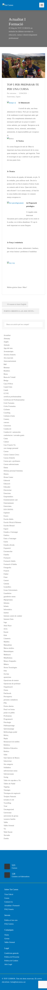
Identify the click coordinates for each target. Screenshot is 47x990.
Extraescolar (8, 551)
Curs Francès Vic (10, 445)
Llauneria (7, 638)
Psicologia (7, 722)
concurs (6, 422)
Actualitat (7, 335)
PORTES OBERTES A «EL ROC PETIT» (19, 311)
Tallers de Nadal (9, 784)
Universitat (7, 813)
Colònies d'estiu (9, 416)
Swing (6, 777)
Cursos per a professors (12, 461)
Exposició (7, 548)
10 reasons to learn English (16, 304)
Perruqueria (8, 697)
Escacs (6, 516)
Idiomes (6, 603)
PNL (5, 703)
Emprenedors (8, 497)
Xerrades (7, 835)
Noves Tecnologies (10, 667)
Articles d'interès (10, 355)
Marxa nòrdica (9, 648)
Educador (7, 487)
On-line (6, 674)
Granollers (7, 587)
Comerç (6, 419)
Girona (6, 939)
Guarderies (7, 593)
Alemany (7, 339)
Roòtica (6, 751)
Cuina (6, 438)
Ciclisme (7, 409)
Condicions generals (11, 953)
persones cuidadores (11, 700)
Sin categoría (8, 764)
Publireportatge (9, 726)
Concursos (7, 426)
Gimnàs (6, 584)
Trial (5, 806)
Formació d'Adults (10, 564)
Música (6, 664)
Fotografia (7, 567)
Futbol (6, 574)
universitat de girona (11, 816)
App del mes (8, 348)
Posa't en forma (9, 709)
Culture (6, 442)
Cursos (6, 451)
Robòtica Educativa (10, 748)
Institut (6, 613)
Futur (6, 577)
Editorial (7, 480)
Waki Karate (8, 832)
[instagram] (8, 985)
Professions (8, 716)
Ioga (5, 622)
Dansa (6, 468)
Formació (7, 558)
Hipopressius (8, 600)
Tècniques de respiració (12, 793)
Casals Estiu (8, 387)
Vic (5, 829)
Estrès (6, 542)
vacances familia (9, 819)
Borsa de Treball (9, 377)
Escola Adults (8, 519)
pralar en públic (9, 713)
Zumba (6, 838)
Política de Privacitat (11, 957)
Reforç (6, 735)
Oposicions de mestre (11, 680)
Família (6, 555)
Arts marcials (8, 358)
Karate (6, 632)
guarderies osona (9, 597)
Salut (5, 755)
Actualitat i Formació (12, 906)
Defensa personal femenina (13, 471)
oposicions (7, 677)
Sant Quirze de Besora (11, 758)
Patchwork (7, 693)
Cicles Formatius (10, 406)
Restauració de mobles (11, 742)
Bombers (7, 371)
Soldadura (7, 767)
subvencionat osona (10, 771)
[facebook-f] (4, 985)
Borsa (6, 374)
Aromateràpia (8, 351)
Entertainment (9, 503)
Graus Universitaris (10, 590)
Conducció (7, 429)
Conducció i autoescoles (12, 432)
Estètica (6, 535)
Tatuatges (7, 790)
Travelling (7, 803)
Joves (5, 629)
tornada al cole (9, 800)
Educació (7, 484)
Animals (7, 345)
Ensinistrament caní (11, 500)
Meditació (7, 655)
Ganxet (6, 580)
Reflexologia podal (10, 732)
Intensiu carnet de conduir (13, 616)
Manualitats (8, 645)
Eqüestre (7, 513)
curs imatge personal (11, 448)
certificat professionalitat (12, 397)
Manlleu (6, 642)
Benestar (7, 368)
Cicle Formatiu (9, 403)
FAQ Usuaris (9, 909)
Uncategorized (9, 809)
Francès (6, 571)
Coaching (7, 413)
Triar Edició (8, 894)
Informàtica (8, 609)
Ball (5, 364)
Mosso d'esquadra (10, 661)
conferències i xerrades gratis (14, 435)
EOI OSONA (8, 509)
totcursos (13, 93)
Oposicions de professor (12, 684)
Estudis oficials (9, 545)
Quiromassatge (9, 729)
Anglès (6, 342)
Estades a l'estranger (11, 532)
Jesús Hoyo (8, 626)
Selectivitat (8, 761)
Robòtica (7, 745)
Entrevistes (11, 97)
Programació (8, 719)
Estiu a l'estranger (10, 538)
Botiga (6, 380)
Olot (5, 671)
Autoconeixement (10, 361)
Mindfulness (8, 658)
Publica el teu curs (10, 920)
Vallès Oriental (9, 826)
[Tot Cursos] (8, 2)
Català (6, 390)
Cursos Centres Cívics (11, 455)
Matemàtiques (8, 651)
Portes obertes (9, 706)
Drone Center (8, 477)
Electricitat (7, 490)
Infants (6, 606)
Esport (18, 97)
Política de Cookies (11, 961)
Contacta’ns (8, 902)
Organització (8, 687)
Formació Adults (9, 561)
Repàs (6, 738)
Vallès (6, 822)
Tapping (6, 787)
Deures (6, 474)
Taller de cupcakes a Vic (12, 780)
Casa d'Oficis (8, 384)
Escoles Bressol (9, 526)
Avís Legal (8, 964)
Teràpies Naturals (10, 796)
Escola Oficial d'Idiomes (12, 522)
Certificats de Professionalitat (14, 400)
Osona (6, 690)
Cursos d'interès (9, 458)
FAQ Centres (9, 924)
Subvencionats (9, 774)
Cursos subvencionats (11, 464)
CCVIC (6, 393)
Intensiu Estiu (8, 619)
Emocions (7, 493)
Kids (5, 635)
